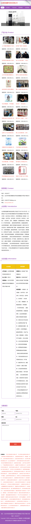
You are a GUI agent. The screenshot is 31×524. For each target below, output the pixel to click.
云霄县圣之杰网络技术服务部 (13, 484)
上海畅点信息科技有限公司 (11, 480)
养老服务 (26, 456)
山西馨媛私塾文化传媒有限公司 (7, 486)
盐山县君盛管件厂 (12, 460)
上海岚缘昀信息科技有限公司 (7, 471)
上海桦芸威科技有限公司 (25, 505)
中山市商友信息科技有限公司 (24, 454)
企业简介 (8, 7)
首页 (3, 7)
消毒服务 (20, 518)
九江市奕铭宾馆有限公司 (13, 505)
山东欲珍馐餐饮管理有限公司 (15, 499)
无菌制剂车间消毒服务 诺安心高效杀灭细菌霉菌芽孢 (14, 147)
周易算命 (4, 492)
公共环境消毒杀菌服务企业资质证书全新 (11, 74)
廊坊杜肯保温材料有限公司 (24, 492)
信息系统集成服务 (26, 469)
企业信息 (27, 7)
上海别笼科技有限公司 (19, 456)
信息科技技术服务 (17, 462)
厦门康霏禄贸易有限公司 (16, 488)
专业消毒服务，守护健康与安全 (9, 103)
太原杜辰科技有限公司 (19, 458)
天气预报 (3, 475)
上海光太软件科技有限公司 (20, 482)
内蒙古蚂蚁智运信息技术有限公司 (8, 507)
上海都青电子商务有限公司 (19, 477)
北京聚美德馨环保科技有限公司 (9, 3)
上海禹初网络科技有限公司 (10, 501)
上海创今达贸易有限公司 (13, 473)
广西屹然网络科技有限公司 (8, 465)
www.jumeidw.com (9, 202)
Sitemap (24, 520)
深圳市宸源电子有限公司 (12, 492)
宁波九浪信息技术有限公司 (11, 454)
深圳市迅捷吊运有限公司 (14, 467)
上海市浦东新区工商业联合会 (22, 501)
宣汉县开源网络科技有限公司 (7, 462)
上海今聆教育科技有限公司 (8, 458)
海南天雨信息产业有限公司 (21, 490)
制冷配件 (3, 494)
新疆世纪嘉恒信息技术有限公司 (11, 497)
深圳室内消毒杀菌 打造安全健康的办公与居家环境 (13, 60)
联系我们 (21, 7)
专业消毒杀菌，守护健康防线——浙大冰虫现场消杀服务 (15, 161)
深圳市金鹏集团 (22, 497)
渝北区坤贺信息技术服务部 (9, 490)
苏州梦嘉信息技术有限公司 (19, 471)
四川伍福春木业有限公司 (8, 477)
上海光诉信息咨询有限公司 (8, 482)
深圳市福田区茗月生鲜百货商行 (23, 460)
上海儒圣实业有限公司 (25, 484)
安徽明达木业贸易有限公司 (20, 486)
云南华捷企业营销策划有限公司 (7, 456)
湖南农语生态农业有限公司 (20, 503)
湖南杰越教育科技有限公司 (11, 494)
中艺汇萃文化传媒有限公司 (23, 494)
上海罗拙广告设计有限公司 (24, 473)
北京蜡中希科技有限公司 (11, 475)
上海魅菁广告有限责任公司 (20, 465)
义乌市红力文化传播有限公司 (16, 469)
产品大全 (14, 7)
